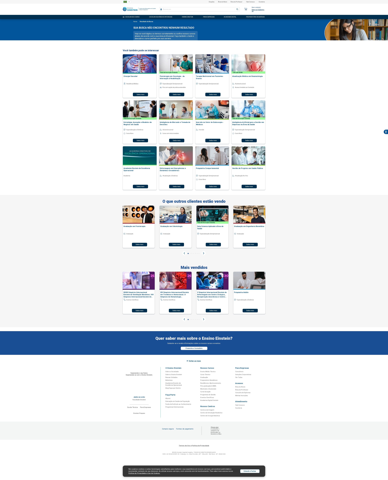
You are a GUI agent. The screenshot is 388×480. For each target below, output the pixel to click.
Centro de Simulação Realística (211, 413)
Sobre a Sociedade (172, 371)
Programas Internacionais (175, 407)
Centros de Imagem (207, 410)
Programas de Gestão (208, 394)
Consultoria (239, 371)
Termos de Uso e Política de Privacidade (194, 445)
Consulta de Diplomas (243, 392)
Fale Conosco (250, 2)
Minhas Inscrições (241, 395)
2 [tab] (189, 253)
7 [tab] (199, 253)
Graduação (204, 377)
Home (135, 21)
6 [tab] (197, 253)
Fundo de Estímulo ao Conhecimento (178, 404)
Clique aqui (215, 427)
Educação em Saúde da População (178, 401)
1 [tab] (188, 253)
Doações (211, 2)
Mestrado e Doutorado (208, 389)
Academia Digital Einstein (209, 400)
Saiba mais (140, 94)
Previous (184, 253)
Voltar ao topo (195, 361)
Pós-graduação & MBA (208, 386)
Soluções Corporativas (243, 374)
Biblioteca (169, 380)
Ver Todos (238, 377)
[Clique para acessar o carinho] (246, 9)
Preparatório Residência (208, 380)
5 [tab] (195, 253)
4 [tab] (193, 253)
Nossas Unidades (172, 377)
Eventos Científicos (207, 397)
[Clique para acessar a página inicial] (139, 12)
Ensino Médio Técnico (208, 371)
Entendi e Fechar (250, 471)
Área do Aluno (222, 2)
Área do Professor (236, 2)
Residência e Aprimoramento (210, 383)
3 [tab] (191, 253)
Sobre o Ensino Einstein (174, 374)
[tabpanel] (139, 227)
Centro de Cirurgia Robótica (210, 415)
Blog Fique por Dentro (173, 388)
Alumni (168, 398)
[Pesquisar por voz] (161, 9)
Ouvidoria (262, 2)
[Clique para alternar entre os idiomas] (127, 1)
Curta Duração (205, 392)
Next (204, 253)
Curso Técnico (205, 374)
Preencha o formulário (194, 348)
